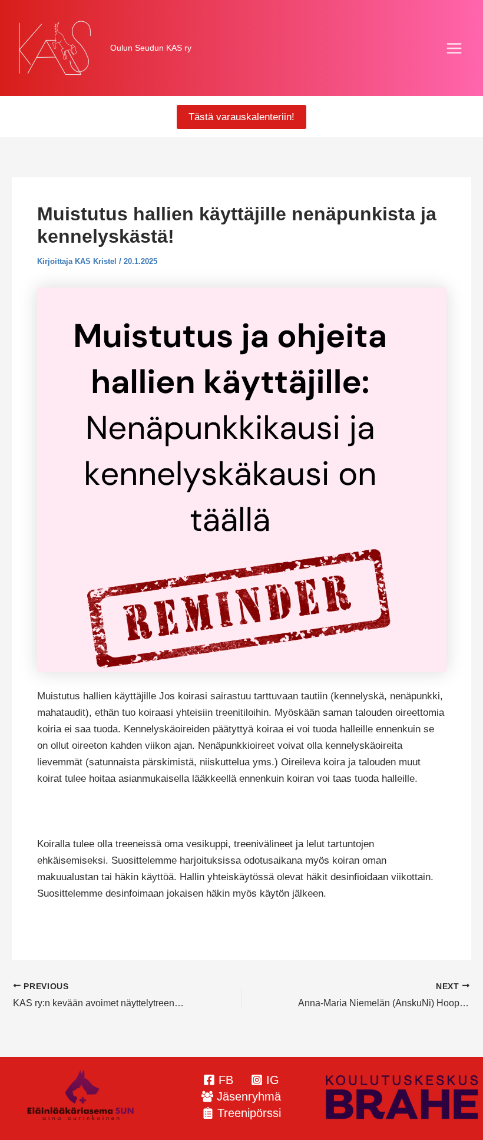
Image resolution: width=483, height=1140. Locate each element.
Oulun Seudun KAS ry (150, 47)
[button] (241, 117)
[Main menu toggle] (455, 48)
